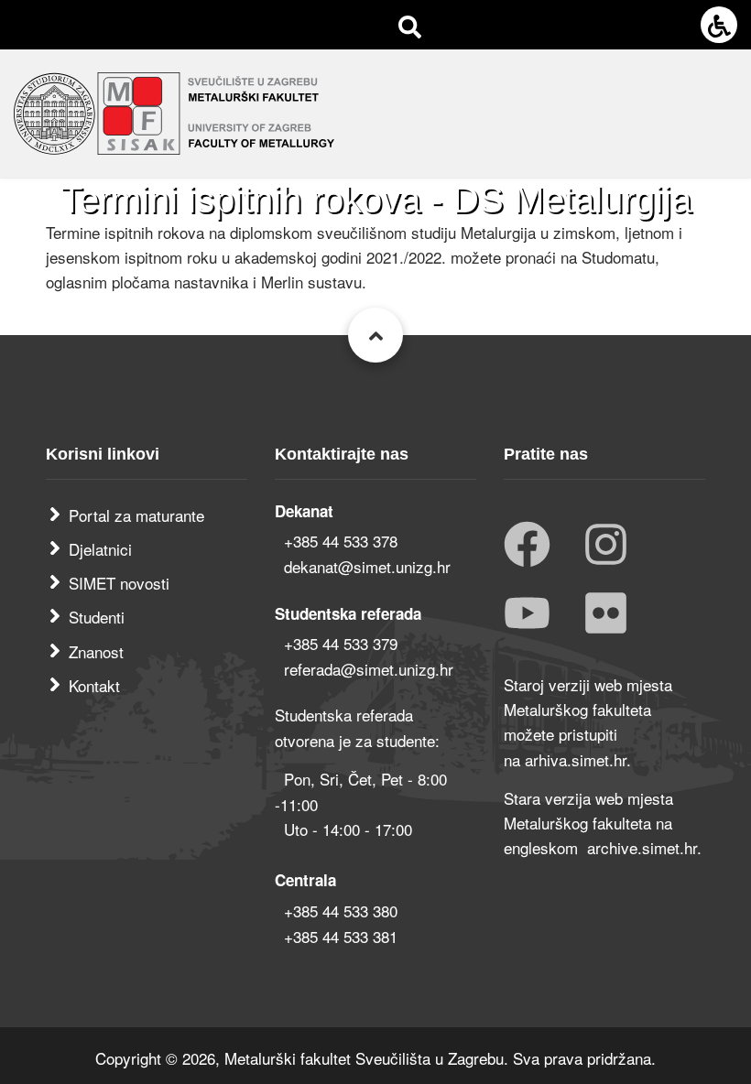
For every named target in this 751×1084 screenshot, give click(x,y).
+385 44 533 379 (340, 643)
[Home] (174, 110)
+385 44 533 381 (340, 936)
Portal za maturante (136, 515)
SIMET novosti (119, 582)
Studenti (97, 616)
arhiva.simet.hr (575, 759)
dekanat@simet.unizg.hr (367, 566)
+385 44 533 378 (340, 540)
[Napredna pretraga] (409, 25)
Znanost (96, 651)
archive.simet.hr (642, 847)
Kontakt (94, 685)
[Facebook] (527, 546)
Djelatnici (100, 548)
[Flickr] (605, 615)
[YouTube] (527, 615)
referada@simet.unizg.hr (368, 668)
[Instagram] (605, 546)
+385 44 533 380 (340, 910)
